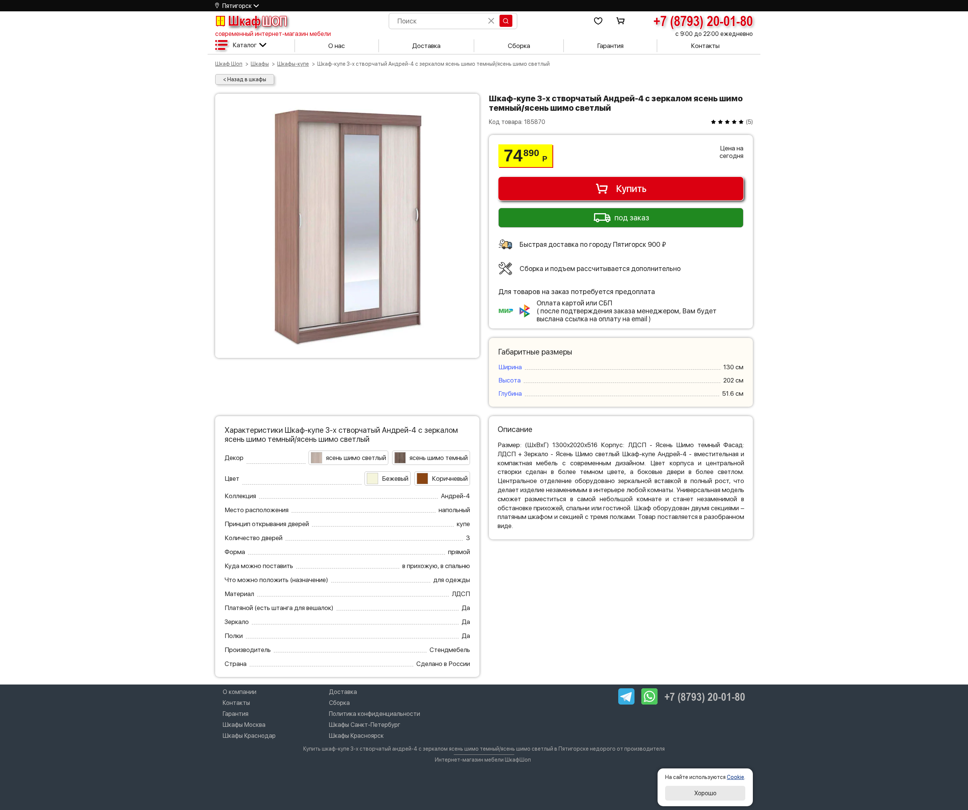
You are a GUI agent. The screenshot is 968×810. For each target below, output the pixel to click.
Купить (631, 188)
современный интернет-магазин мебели (273, 33)
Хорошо (705, 793)
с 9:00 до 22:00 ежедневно (714, 33)
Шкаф (257, 21)
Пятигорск (237, 5)
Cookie (735, 777)
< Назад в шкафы (244, 79)
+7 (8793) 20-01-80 (703, 20)
